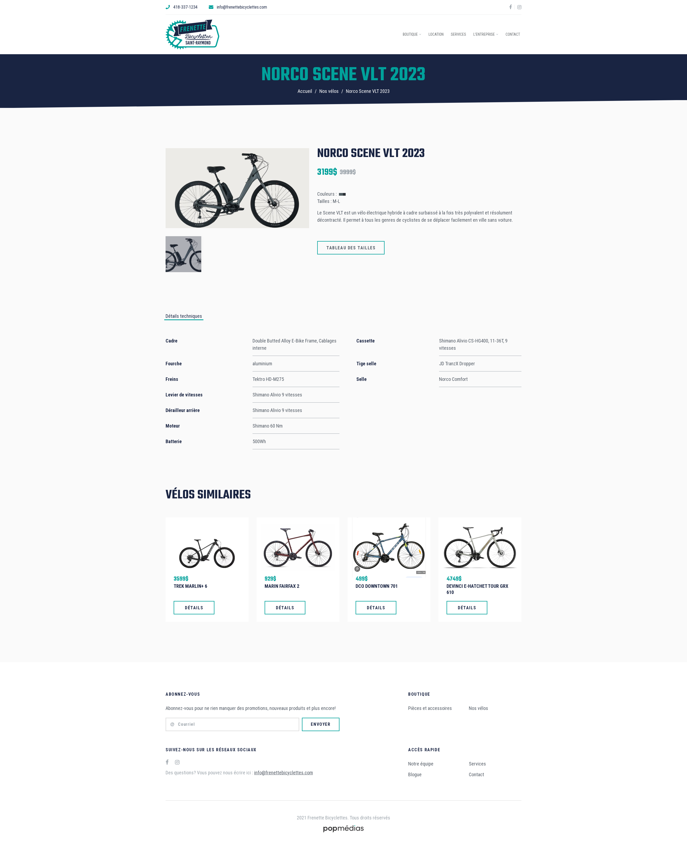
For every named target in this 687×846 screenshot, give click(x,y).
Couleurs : (327, 194)
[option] (237, 188)
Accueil (305, 91)
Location (436, 34)
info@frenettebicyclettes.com (242, 7)
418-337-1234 (185, 7)
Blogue (415, 774)
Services (458, 34)
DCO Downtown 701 (377, 586)
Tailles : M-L (328, 201)
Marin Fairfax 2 (282, 586)
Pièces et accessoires (430, 708)
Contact (513, 34)
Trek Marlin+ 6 (190, 586)
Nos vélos (329, 91)
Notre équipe (420, 764)
